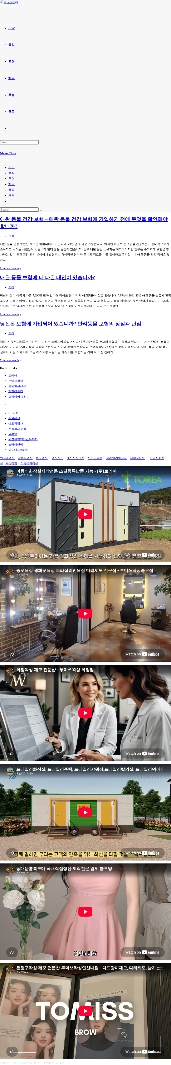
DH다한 (13, 413)
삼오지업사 (15, 423)
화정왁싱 (42, 458)
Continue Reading (10, 268)
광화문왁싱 (25, 458)
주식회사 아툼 (17, 428)
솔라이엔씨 (15, 444)
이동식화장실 (29, 463)
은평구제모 (137, 458)
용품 (11, 195)
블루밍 (12, 434)
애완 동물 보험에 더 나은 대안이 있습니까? (47, 277)
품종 (11, 190)
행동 (11, 184)
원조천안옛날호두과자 (23, 439)
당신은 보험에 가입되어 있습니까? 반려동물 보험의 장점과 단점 (70, 323)
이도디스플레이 (18, 449)
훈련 (11, 178)
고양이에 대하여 (19, 396)
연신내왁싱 (7, 458)
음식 (11, 173)
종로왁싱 (14, 418)
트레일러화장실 (116, 458)
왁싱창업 (57, 458)
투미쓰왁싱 (15, 380)
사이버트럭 (95, 458)
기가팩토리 (15, 391)
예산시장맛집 (75, 458)
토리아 (12, 375)
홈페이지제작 (17, 386)
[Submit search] (40, 210)
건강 (11, 167)
